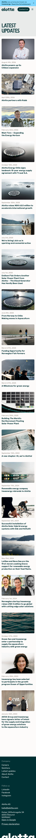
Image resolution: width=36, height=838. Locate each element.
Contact (5, 777)
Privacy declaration (11, 824)
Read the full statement (21, 4)
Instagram (6, 795)
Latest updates (9, 771)
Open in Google (9, 819)
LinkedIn (6, 789)
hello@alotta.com (10, 808)
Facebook (6, 792)
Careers (5, 765)
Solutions (6, 768)
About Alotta (7, 774)
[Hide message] (33, 3)
